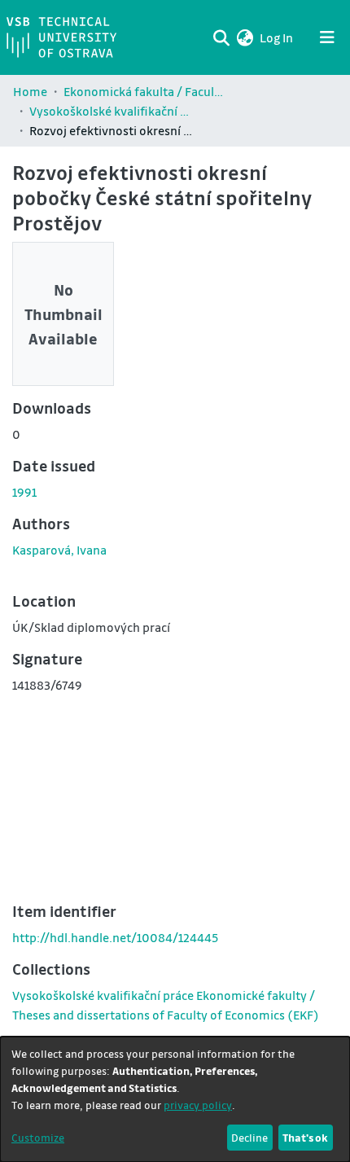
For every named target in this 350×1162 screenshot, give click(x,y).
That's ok (305, 1137)
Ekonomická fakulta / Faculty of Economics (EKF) (144, 91)
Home (30, 91)
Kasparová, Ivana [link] (59, 550)
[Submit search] (221, 37)
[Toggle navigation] (327, 37)
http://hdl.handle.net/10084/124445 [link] (115, 937)
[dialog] (175, 1099)
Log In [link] (277, 37)
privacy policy (198, 1105)
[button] (244, 37)
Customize (37, 1137)
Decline (249, 1137)
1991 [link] (24, 492)
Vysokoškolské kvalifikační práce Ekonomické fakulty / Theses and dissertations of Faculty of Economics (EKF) (110, 111)
